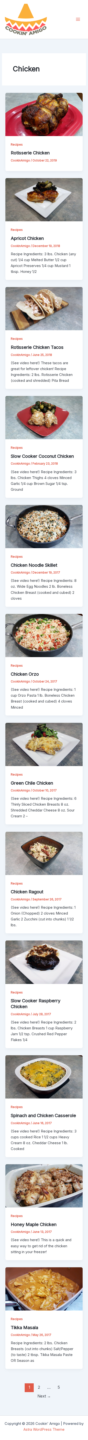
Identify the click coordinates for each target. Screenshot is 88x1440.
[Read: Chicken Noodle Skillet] (43, 526)
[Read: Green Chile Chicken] (43, 744)
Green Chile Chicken (32, 783)
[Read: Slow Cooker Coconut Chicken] (43, 417)
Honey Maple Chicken (33, 1224)
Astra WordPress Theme (44, 1429)
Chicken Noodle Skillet (34, 565)
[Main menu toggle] (78, 19)
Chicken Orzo (25, 674)
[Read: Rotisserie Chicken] (43, 114)
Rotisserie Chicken (30, 152)
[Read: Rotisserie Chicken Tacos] (43, 308)
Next (44, 1396)
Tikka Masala (24, 1327)
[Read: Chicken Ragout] (43, 853)
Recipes (17, 144)
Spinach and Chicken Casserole (43, 1115)
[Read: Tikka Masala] (43, 1288)
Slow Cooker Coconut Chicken (42, 456)
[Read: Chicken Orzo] (43, 635)
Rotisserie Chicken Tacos (37, 347)
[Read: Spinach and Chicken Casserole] (43, 1077)
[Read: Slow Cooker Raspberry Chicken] (43, 962)
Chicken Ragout (27, 891)
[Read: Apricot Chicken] (43, 199)
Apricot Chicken (27, 238)
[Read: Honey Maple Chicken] (43, 1186)
